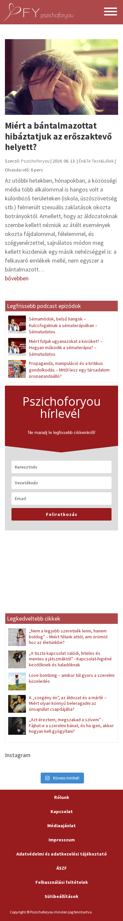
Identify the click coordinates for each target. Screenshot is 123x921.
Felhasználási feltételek (61, 882)
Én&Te (85, 161)
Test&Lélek (103, 161)
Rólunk (61, 797)
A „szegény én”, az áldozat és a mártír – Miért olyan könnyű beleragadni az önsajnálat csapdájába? (68, 703)
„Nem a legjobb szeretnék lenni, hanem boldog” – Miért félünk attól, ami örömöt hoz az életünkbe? (68, 636)
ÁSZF (61, 868)
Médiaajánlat (61, 826)
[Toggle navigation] (110, 12)
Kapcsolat (62, 811)
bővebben (17, 278)
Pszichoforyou (35, 161)
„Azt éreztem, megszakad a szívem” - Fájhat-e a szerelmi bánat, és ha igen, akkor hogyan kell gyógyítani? (71, 725)
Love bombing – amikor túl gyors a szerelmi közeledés (71, 678)
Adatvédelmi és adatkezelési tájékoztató (61, 854)
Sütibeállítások (61, 896)
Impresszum (62, 840)
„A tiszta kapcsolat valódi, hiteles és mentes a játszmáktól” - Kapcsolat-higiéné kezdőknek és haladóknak (70, 659)
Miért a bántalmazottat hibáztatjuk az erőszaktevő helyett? (58, 136)
